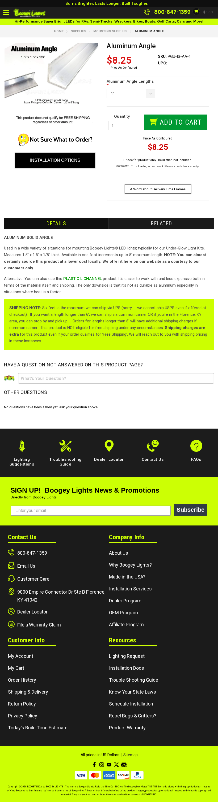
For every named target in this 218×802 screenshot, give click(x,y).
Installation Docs (126, 668)
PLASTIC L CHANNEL (82, 278)
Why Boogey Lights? (130, 565)
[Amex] (109, 775)
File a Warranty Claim (39, 625)
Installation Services (130, 588)
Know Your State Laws (132, 692)
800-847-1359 (32, 553)
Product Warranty (127, 727)
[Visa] (80, 775)
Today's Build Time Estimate (38, 727)
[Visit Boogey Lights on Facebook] (94, 764)
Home (59, 31)
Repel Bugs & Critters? (132, 715)
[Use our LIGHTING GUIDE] (55, 145)
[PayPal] (137, 775)
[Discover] (123, 775)
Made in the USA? (127, 577)
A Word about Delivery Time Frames (158, 189)
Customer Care (33, 579)
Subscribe (190, 509)
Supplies (78, 31)
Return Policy (22, 704)
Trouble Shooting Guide (133, 680)
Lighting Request (127, 656)
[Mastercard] (95, 775)
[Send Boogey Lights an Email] (124, 764)
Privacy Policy (22, 715)
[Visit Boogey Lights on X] (116, 764)
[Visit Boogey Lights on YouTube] (109, 764)
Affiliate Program (126, 624)
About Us (118, 553)
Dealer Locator (32, 612)
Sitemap (130, 754)
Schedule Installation (131, 704)
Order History (22, 680)
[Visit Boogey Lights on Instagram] (101, 764)
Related (161, 223)
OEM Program (123, 612)
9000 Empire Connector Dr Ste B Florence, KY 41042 (61, 596)
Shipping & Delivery (28, 692)
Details (56, 223)
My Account (20, 656)
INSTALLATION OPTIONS (55, 160)
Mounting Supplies (110, 31)
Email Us (26, 566)
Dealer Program (125, 600)
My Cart (16, 668)
